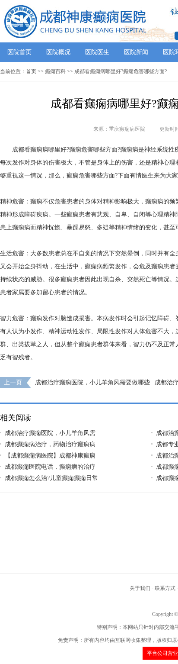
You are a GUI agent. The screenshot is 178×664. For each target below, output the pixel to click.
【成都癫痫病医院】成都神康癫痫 (50, 455)
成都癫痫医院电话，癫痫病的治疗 (50, 467)
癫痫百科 (55, 71)
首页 (31, 71)
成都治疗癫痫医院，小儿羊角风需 (50, 433)
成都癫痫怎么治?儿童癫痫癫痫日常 (51, 478)
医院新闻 (136, 52)
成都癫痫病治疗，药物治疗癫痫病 (50, 444)
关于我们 (140, 588)
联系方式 (165, 588)
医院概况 (58, 52)
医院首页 (19, 52)
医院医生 (97, 52)
